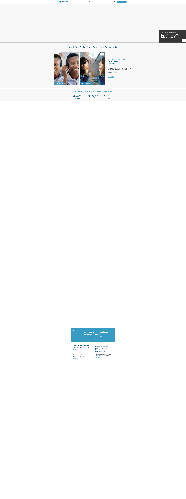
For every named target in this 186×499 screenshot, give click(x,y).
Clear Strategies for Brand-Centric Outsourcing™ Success (97, 333)
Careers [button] (109, 1)
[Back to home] (64, 2)
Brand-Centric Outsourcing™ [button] (92, 1)
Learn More (163, 39)
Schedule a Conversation (122, 1)
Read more (75, 349)
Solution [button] (102, 1)
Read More (99, 338)
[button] (115, 2)
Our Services (110, 76)
